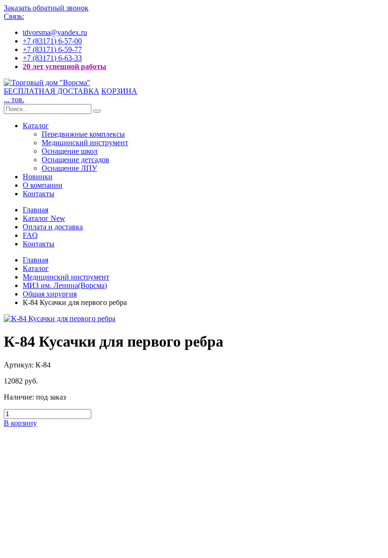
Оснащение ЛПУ (69, 168)
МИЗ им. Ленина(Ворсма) (65, 285)
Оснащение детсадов (75, 160)
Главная (35, 210)
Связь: (14, 16)
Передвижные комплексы (83, 134)
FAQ (30, 235)
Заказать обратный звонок (46, 8)
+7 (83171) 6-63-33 (52, 58)
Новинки (38, 177)
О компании (42, 185)
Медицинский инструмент (85, 143)
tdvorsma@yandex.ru (55, 32)
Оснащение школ (69, 151)
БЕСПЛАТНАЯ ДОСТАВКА (51, 91)
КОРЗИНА (119, 91)
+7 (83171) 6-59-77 (52, 49)
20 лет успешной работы (64, 66)
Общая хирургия (50, 294)
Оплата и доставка (53, 227)
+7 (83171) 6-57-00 (52, 41)
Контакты (38, 194)
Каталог (36, 126)
